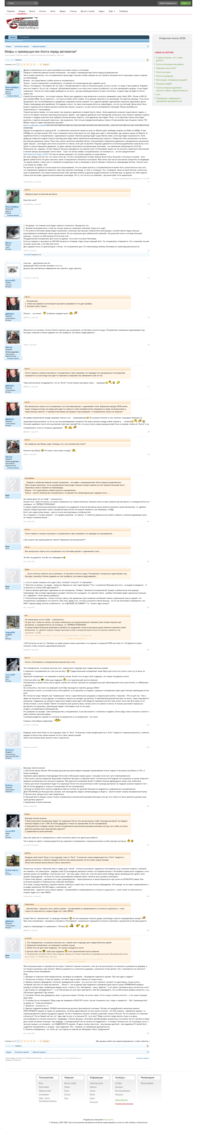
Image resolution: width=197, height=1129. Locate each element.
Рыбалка (123, 11)
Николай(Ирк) (51, 55)
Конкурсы (119, 1094)
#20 (148, 1033)
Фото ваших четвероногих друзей (171, 80)
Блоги (32, 11)
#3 (148, 250)
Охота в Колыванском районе (170, 64)
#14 (148, 725)
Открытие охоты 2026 (172, 38)
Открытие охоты (96, 1083)
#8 (148, 432)
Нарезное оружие (22, 55)
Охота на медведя (164, 76)
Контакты (119, 1087)
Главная (10, 11)
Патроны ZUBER (164, 84)
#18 (148, 896)
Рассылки (94, 1102)
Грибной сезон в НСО (166, 68)
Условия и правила (142, 1058)
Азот (158, 94)
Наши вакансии (121, 1100)
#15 (148, 747)
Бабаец (8, 785)
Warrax (8, 243)
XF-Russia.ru (16, 1060)
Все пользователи (122, 1091)
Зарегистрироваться (168, 3)
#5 (148, 317)
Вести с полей (87, 11)
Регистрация (44, 1087)
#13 (148, 650)
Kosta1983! (28, 254)
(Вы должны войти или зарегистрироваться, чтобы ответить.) (122, 1041)
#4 (148, 278)
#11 (148, 561)
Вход (41, 1083)
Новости (93, 1087)
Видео (63, 11)
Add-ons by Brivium (63, 1058)
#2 (148, 204)
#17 (148, 845)
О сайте (118, 1083)
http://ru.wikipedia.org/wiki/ (34, 125)
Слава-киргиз (11, 870)
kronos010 (10, 280)
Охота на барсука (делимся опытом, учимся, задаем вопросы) (172, 89)
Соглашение (44, 1094)
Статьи (73, 11)
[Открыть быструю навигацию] (148, 46)
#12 (148, 607)
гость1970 (10, 675)
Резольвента (108, 1120)
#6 (148, 345)
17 (41, 64)
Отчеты (42, 11)
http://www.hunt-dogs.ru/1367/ (36, 154)
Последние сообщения (15, 40)
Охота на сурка (163, 72)
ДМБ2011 (9, 314)
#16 (148, 806)
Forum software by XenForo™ (23, 1058)
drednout (9, 750)
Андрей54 (10, 632)
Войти (184, 3)
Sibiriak (8, 347)
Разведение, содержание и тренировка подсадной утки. (169, 99)
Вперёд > (46, 64)
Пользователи (24, 37)
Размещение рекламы (124, 1104)
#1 (148, 182)
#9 (148, 454)
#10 (148, 521)
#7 (148, 386)
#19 (148, 930)
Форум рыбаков (147, 1083)
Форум (22, 11)
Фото (53, 11)
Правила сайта (45, 1091)
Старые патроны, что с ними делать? (169, 59)
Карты (102, 11)
